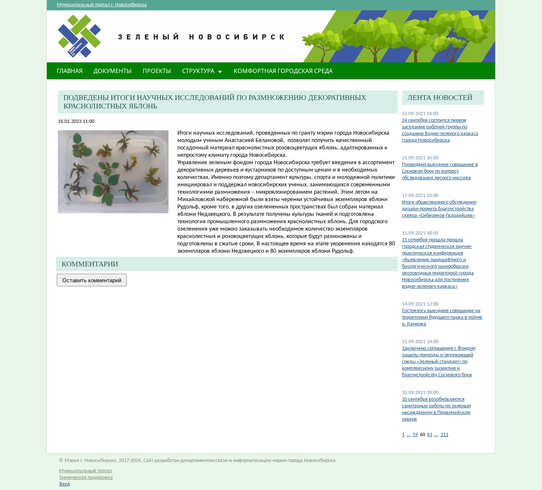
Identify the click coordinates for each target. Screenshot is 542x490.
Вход (64, 484)
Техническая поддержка (86, 477)
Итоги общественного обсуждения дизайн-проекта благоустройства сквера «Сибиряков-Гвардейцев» (439, 209)
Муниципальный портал (85, 471)
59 (415, 435)
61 (429, 435)
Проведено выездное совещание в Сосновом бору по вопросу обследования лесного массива (440, 171)
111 (444, 435)
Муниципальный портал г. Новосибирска (102, 5)
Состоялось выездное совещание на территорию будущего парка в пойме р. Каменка (442, 317)
